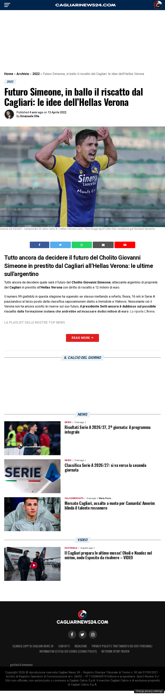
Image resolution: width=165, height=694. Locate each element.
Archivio (22, 74)
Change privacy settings (149, 691)
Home (8, 74)
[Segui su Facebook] (72, 635)
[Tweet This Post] (61, 245)
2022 (36, 74)
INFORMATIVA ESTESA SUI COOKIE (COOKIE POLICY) (68, 651)
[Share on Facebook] (40, 245)
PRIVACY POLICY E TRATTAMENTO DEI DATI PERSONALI (122, 646)
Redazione (81, 646)
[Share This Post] (82, 245)
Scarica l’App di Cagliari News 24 (33, 646)
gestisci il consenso (21, 664)
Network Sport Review (115, 651)
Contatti (64, 646)
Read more (81, 338)
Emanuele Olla (29, 116)
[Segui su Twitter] (82, 635)
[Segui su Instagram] (93, 635)
